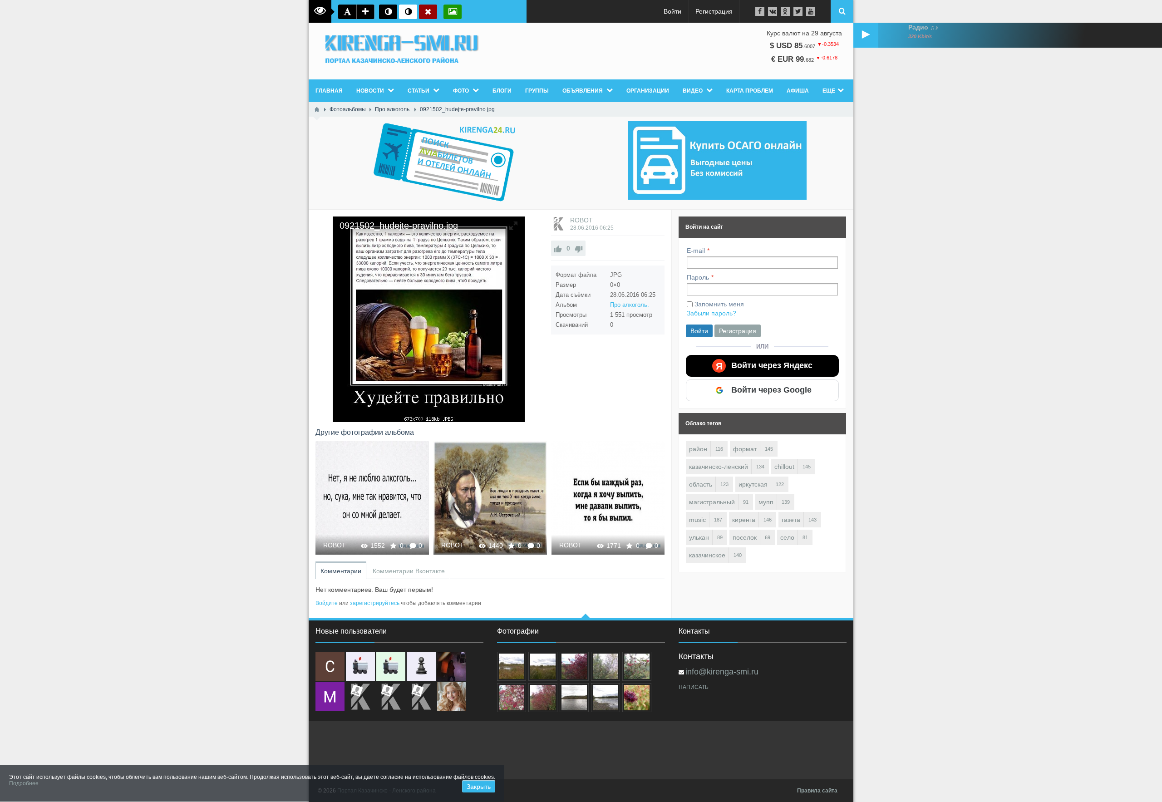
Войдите (326, 603)
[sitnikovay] (360, 696)
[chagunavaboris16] (421, 666)
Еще (828, 91)
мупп (765, 502)
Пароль (698, 277)
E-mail (696, 250)
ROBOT (581, 220)
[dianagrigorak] (451, 666)
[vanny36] (451, 696)
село (787, 537)
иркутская (753, 484)
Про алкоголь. (629, 304)
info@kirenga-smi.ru (721, 671)
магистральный (712, 502)
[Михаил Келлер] (330, 696)
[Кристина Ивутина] (421, 696)
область (700, 484)
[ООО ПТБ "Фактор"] (390, 696)
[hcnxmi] (390, 666)
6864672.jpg (490, 498)
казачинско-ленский (718, 466)
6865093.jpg (608, 498)
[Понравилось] (558, 248)
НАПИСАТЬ (694, 687)
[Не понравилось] (579, 248)
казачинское (707, 555)
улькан (699, 537)
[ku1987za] (360, 666)
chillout (784, 466)
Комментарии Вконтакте (409, 571)
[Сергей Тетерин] (330, 666)
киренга (743, 519)
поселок (745, 537)
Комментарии (340, 571)
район (698, 449)
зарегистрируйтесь (374, 603)
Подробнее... (26, 783)
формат (745, 449)
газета (791, 519)
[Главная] (316, 109)
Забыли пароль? (711, 313)
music (697, 519)
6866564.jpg (372, 498)
